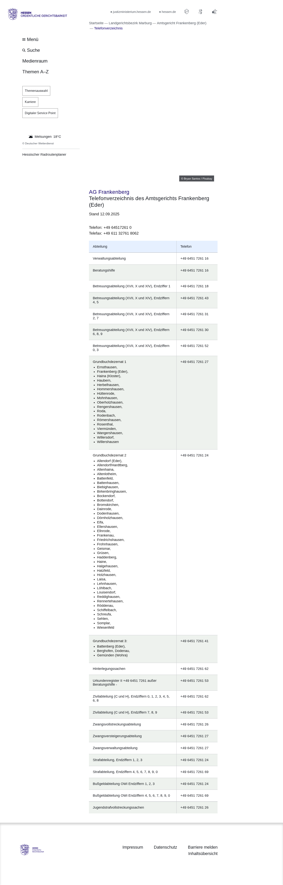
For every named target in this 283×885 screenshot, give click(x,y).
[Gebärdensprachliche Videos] (201, 11)
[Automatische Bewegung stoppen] (24, 136)
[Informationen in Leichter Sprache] (187, 11)
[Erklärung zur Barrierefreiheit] (214, 11)
